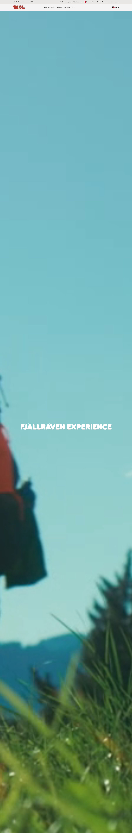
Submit (85, 441)
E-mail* (70, 422)
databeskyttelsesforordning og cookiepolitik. (83, 436)
